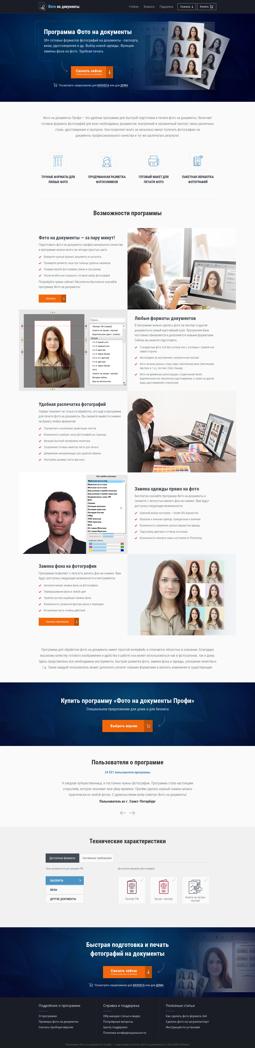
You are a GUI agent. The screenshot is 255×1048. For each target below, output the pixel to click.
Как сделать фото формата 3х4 (186, 1016)
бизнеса (103, 85)
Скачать (185, 6)
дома (124, 85)
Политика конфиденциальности (124, 1032)
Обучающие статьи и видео (121, 1016)
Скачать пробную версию (56, 1027)
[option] (127, 791)
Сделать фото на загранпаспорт (187, 1021)
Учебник (134, 6)
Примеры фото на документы (58, 1021)
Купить (204, 6)
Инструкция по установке (183, 1027)
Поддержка (166, 6)
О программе (48, 1016)
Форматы (149, 6)
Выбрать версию (123, 726)
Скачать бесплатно (57, 621)
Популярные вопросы (118, 1021)
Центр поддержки (115, 1027)
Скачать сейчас (89, 72)
